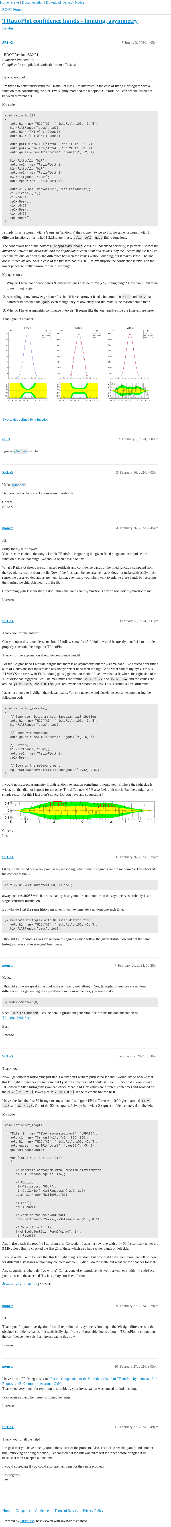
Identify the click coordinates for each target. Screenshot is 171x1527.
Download (53, 2)
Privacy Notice (73, 2)
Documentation (32, 2)
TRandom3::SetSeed (16, 1018)
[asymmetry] (79, 812)
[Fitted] (79, 366)
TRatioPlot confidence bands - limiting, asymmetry (70, 20)
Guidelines (42, 1510)
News (15, 2)
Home (4, 2)
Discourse (27, 1521)
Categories (23, 1510)
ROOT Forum (12, 9)
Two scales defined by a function (25, 419)
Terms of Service (66, 1510)
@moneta (20, 451)
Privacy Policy (93, 1510)
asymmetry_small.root (21, 1284)
